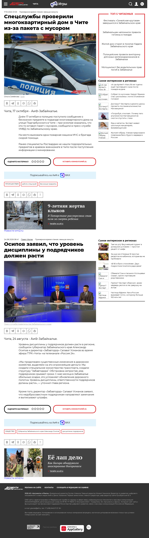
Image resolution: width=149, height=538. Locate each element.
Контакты (49, 488)
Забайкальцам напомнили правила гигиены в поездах (122, 33)
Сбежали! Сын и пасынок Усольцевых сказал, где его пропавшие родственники (128, 275)
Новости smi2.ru (13, 230)
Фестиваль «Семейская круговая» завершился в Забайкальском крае (122, 21)
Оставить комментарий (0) (75, 162)
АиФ (23, 96)
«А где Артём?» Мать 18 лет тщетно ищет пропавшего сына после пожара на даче (126, 86)
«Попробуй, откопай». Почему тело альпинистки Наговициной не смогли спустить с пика (127, 115)
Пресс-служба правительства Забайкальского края (27, 324)
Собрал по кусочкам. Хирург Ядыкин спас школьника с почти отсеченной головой (128, 96)
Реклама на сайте (33, 488)
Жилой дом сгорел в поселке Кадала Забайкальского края (122, 45)
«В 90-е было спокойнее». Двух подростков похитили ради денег (126, 265)
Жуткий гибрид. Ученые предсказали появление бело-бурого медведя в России (128, 135)
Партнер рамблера (50, 527)
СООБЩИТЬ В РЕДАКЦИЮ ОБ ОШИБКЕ (72, 488)
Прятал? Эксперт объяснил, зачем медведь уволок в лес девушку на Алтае (126, 285)
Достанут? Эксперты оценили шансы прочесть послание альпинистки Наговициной (128, 106)
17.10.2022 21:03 (10, 12)
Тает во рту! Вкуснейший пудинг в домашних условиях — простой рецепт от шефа (126, 246)
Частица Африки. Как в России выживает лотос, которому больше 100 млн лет (127, 294)
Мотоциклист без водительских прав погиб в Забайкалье (122, 68)
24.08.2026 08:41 (11, 239)
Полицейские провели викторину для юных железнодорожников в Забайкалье (121, 57)
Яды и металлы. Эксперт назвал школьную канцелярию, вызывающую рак (125, 125)
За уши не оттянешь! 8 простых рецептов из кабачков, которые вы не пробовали (128, 256)
